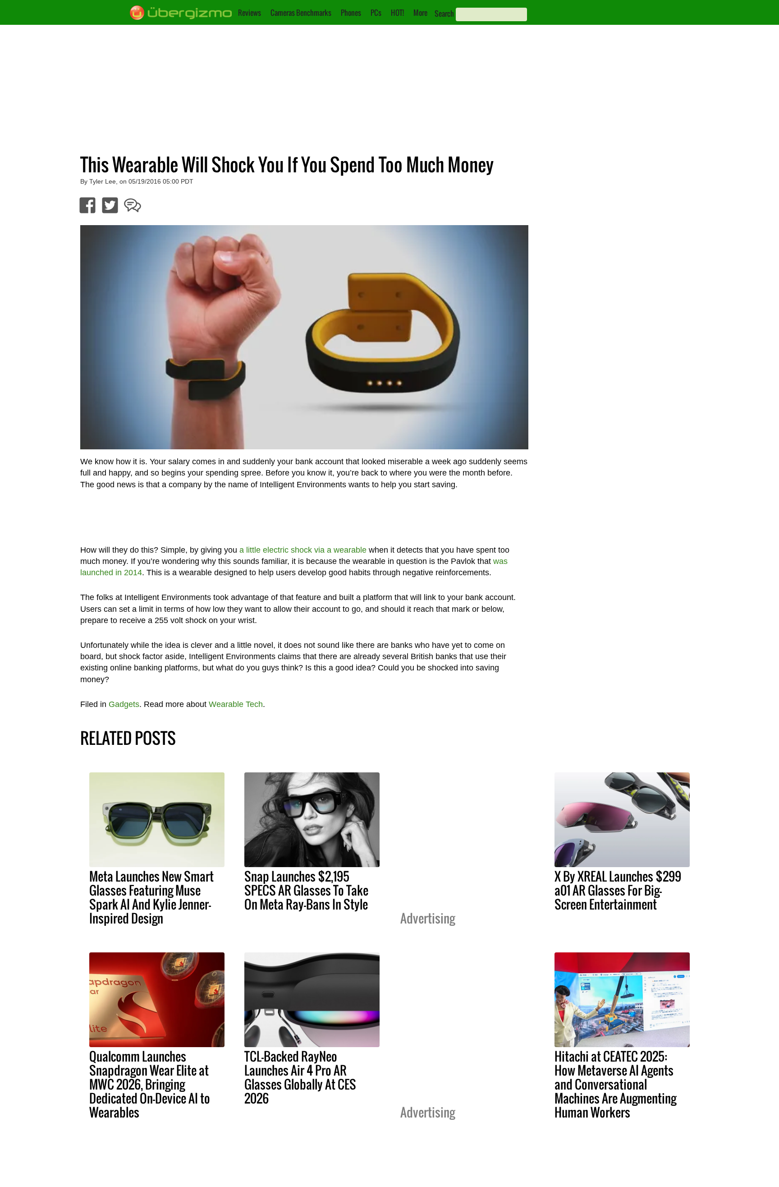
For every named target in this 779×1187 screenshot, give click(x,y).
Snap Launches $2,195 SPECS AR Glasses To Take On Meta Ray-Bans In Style (306, 890)
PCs (376, 12)
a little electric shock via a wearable (303, 549)
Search (444, 13)
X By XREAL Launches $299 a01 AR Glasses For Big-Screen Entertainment (617, 890)
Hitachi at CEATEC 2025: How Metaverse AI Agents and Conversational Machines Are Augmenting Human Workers (615, 1084)
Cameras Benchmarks (300, 12)
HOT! (397, 12)
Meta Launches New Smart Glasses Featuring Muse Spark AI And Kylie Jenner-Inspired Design (151, 897)
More (420, 12)
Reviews (249, 12)
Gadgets (124, 704)
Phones (351, 12)
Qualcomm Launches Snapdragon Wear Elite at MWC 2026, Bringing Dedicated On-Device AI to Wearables (149, 1084)
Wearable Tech (236, 704)
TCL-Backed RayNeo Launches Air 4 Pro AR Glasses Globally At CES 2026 (300, 1077)
